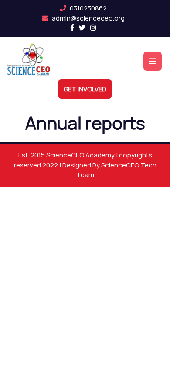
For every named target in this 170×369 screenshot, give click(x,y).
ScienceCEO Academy (81, 155)
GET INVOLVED (85, 89)
